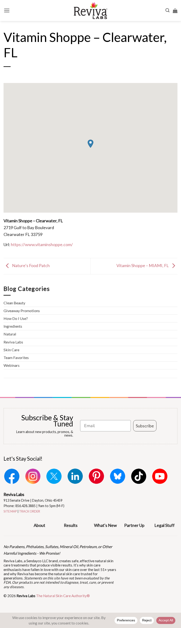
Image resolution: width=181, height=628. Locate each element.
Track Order (29, 511)
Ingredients (13, 326)
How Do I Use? (16, 318)
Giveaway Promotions (22, 310)
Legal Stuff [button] (164, 525)
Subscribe (145, 425)
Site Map (10, 511)
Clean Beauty (14, 303)
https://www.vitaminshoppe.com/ (42, 244)
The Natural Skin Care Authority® (63, 596)
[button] (7, 10)
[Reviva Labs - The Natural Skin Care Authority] (90, 10)
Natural (10, 334)
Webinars (12, 365)
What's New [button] (105, 525)
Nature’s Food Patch (30, 265)
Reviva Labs (13, 342)
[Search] (167, 10)
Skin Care (11, 349)
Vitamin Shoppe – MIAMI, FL (142, 265)
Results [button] (71, 525)
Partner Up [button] (134, 525)
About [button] (39, 525)
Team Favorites (16, 357)
